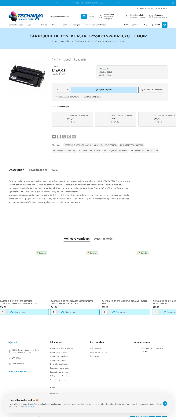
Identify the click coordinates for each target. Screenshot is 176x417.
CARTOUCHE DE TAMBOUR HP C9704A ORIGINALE (79, 116)
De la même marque (60, 106)
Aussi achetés (103, 238)
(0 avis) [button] (67, 59)
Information (56, 342)
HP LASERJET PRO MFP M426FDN (144, 150)
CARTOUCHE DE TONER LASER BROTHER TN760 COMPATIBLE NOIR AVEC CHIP (72, 302)
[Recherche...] (84, 16)
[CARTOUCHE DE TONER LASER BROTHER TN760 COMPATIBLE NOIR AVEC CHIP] (75, 274)
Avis (55, 170)
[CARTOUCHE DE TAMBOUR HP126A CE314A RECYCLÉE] (102, 119)
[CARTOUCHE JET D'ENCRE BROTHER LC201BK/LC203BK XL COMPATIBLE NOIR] (24, 274)
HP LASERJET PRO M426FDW (115, 150)
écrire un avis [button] (80, 59)
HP (108, 69)
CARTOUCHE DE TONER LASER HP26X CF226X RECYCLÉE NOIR (91, 145)
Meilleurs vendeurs (77, 238)
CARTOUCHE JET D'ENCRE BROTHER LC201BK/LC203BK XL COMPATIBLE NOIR (18, 302)
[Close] (173, 3)
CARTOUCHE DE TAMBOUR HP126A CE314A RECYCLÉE (122, 116)
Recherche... (66, 41)
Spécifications (38, 170)
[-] (57, 90)
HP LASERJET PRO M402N (89, 150)
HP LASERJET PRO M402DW (64, 150)
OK (165, 403)
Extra (52, 387)
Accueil (54, 41)
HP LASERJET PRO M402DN (131, 145)
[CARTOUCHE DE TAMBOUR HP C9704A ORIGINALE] (59, 119)
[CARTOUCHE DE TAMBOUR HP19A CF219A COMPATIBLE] (146, 119)
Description (16, 170)
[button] (104, 90)
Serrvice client (97, 342)
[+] (67, 90)
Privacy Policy (29, 406)
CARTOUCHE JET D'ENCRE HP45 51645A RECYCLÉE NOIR (124, 302)
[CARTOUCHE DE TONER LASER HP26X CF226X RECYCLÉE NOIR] (137, 350)
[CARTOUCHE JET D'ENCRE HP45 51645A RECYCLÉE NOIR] (126, 274)
